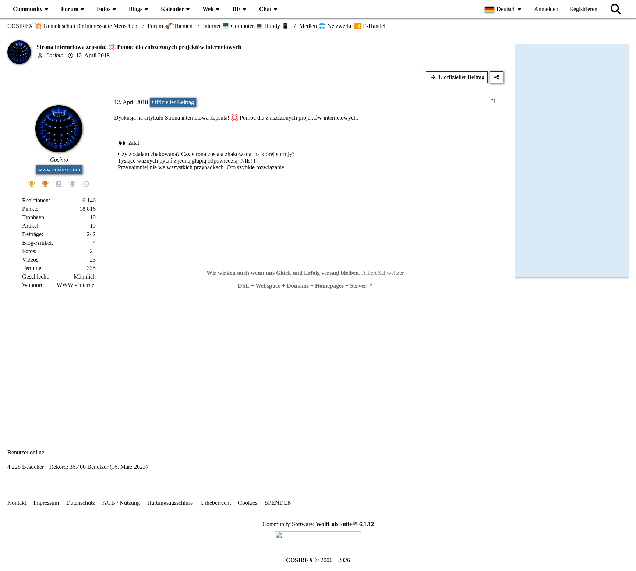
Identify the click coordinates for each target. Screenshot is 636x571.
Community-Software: (318, 524)
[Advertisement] (255, 362)
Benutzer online (25, 452)
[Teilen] (497, 77)
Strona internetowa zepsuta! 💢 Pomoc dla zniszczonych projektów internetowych (261, 117)
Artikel (30, 226)
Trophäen (33, 217)
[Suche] (616, 9)
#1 (493, 101)
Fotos (28, 251)
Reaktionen (35, 200)
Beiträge (32, 234)
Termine (31, 268)
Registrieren (583, 9)
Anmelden (546, 9)
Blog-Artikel (37, 243)
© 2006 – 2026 (318, 560)
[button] (504, 9)
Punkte (30, 209)
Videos (30, 259)
